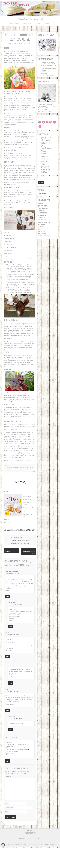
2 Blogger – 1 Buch (46, 137)
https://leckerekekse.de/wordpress (20, 540)
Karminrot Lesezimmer (44, 214)
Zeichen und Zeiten (43, 235)
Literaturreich (42, 219)
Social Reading (45, 166)
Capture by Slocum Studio (47, 844)
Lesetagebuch (45, 160)
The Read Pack (42, 230)
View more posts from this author (20, 543)
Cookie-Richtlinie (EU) (30, 834)
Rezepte (43, 164)
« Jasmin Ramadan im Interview (10, 550)
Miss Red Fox (41, 224)
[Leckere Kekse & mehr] (30, 14)
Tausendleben (42, 233)
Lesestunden (41, 217)
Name (7, 803)
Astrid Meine (38, 839)
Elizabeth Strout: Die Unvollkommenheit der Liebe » (28, 551)
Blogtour (43, 143)
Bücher (43, 145)
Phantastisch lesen (43, 228)
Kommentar (8, 776)
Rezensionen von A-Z (28, 23)
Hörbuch (43, 152)
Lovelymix (41, 221)
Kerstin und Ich (42, 215)
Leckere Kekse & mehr (22, 844)
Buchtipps (44, 147)
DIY (42, 150)
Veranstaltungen (45, 169)
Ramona (7, 632)
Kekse (38, 23)
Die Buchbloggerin (43, 208)
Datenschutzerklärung (30, 832)
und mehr (46, 23)
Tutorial (43, 168)
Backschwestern (42, 205)
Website (7, 811)
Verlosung (44, 172)
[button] (3, 845)
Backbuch (22, 530)
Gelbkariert (41, 210)
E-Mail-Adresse (9, 807)
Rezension (44, 163)
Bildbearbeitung (45, 140)
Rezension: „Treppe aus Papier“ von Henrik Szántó (48, 63)
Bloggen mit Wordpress (47, 142)
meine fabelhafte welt (44, 223)
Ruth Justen (41, 231)
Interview (43, 153)
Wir (47, 106)
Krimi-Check (44, 156)
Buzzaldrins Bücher (43, 207)
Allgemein (23, 529)
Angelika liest (41, 203)
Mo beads (41, 226)
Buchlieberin (11, 603)
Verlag (43, 171)
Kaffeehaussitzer (42, 212)
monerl (7, 689)
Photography (44, 161)
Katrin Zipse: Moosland (47, 75)
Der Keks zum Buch (46, 148)
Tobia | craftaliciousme (11, 571)
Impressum (30, 830)
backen (28, 530)
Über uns (17, 23)
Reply (7, 596)
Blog (10, 401)
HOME (11, 23)
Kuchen (43, 158)
